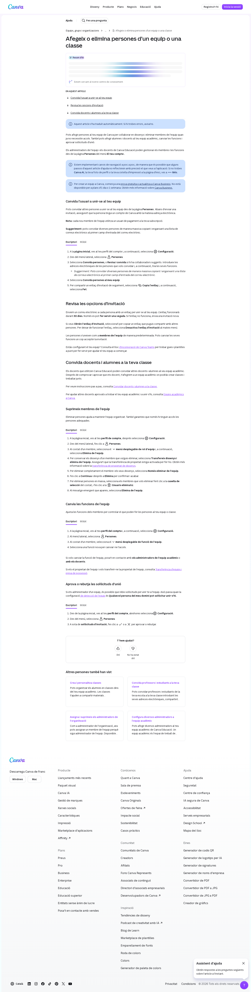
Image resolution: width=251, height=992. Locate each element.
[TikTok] (49, 984)
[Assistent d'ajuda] (244, 985)
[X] (63, 984)
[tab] (71, 242)
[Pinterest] (56, 984)
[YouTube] (70, 984)
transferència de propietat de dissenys (114, 465)
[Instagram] (36, 984)
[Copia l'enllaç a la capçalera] (63, 201)
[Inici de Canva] (16, 7)
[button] (95, 7)
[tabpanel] (125, 269)
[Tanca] (243, 963)
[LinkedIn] (29, 984)
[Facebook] (43, 984)
